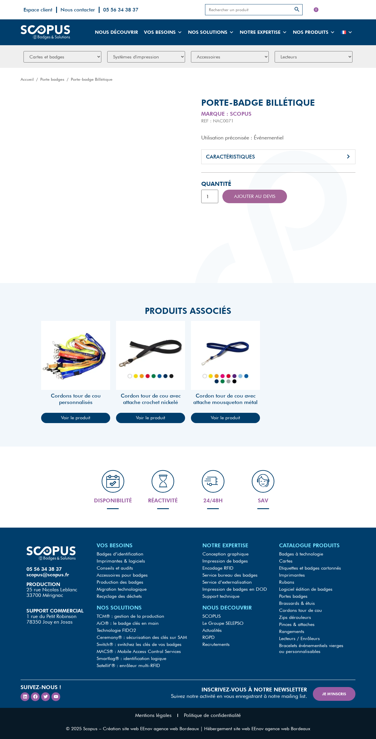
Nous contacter (78, 10)
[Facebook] (35, 696)
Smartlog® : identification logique (131, 658)
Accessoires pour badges (122, 575)
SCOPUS (211, 616)
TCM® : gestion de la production (130, 616)
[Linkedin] (25, 696)
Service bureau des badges (230, 575)
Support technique (220, 596)
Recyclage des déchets (119, 596)
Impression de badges (225, 561)
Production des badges (120, 582)
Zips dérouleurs (295, 617)
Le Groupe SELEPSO (223, 623)
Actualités (212, 630)
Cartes (286, 561)
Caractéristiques (230, 157)
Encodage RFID (218, 568)
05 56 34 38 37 (120, 10)
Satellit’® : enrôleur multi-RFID (128, 665)
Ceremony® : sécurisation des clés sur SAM (142, 637)
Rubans (286, 582)
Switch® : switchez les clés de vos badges (139, 644)
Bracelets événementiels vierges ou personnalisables (311, 648)
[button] (278, 157)
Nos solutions (207, 32)
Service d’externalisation (227, 582)
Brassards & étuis (297, 603)
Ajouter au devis (254, 196)
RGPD (208, 637)
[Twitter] (45, 696)
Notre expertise (260, 32)
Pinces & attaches (297, 624)
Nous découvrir (116, 32)
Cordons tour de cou (300, 610)
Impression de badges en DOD (234, 589)
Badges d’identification (120, 554)
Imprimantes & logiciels (121, 561)
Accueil (27, 79)
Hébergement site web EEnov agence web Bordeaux (257, 728)
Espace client (38, 10)
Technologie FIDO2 (116, 630)
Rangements (291, 631)
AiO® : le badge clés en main (128, 623)
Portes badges (293, 596)
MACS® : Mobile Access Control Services (139, 651)
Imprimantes (292, 575)
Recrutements (216, 644)
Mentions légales (153, 715)
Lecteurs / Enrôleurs (299, 638)
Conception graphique (225, 554)
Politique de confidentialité (212, 715)
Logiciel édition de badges (306, 589)
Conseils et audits (115, 568)
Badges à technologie (301, 554)
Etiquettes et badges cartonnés (310, 568)
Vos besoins (160, 32)
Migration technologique (122, 589)
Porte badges (52, 79)
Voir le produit (75, 417)
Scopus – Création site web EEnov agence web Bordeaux (141, 728)
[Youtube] (55, 696)
